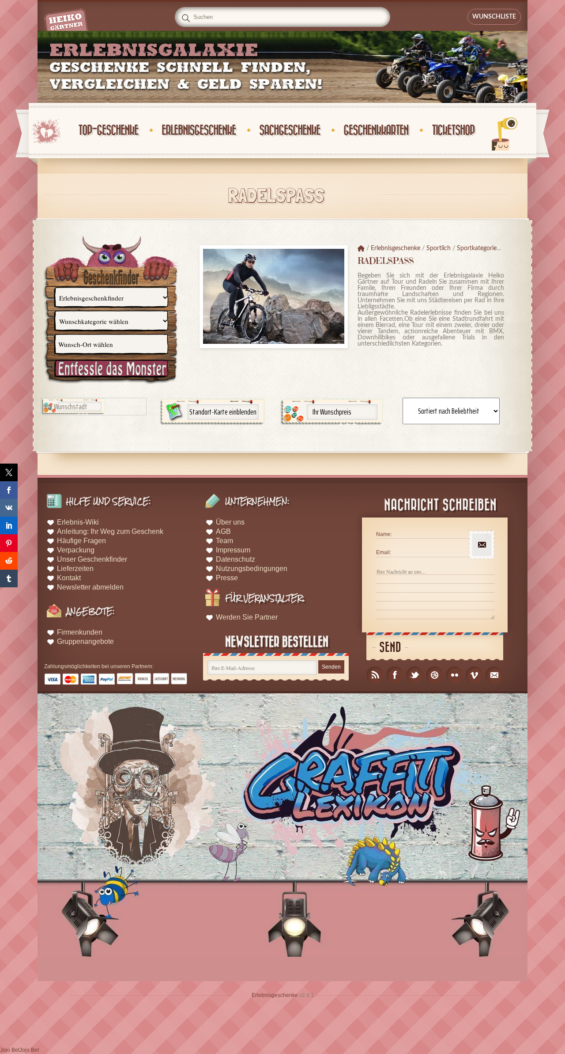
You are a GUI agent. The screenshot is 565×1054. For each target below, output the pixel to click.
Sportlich (438, 248)
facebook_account (394, 675)
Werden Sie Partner (247, 617)
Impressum (233, 550)
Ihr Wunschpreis (332, 412)
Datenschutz (235, 559)
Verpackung (75, 550)
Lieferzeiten (75, 568)
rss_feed (375, 675)
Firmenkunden (79, 632)
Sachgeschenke (289, 131)
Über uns (230, 522)
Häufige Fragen (81, 540)
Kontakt (69, 578)
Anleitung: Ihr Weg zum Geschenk (110, 531)
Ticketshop (453, 131)
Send (390, 648)
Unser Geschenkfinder (92, 559)
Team (224, 540)
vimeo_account (474, 675)
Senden (331, 667)
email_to (494, 675)
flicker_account (454, 675)
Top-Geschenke (108, 131)
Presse (227, 578)
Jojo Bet (9, 1050)
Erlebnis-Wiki (78, 522)
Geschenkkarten (375, 131)
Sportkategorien (478, 248)
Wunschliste (494, 17)
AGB (223, 531)
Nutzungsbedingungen (251, 568)
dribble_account (434, 675)
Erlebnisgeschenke (199, 131)
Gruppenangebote (85, 641)
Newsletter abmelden (90, 587)
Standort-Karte (222, 412)
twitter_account (414, 675)
